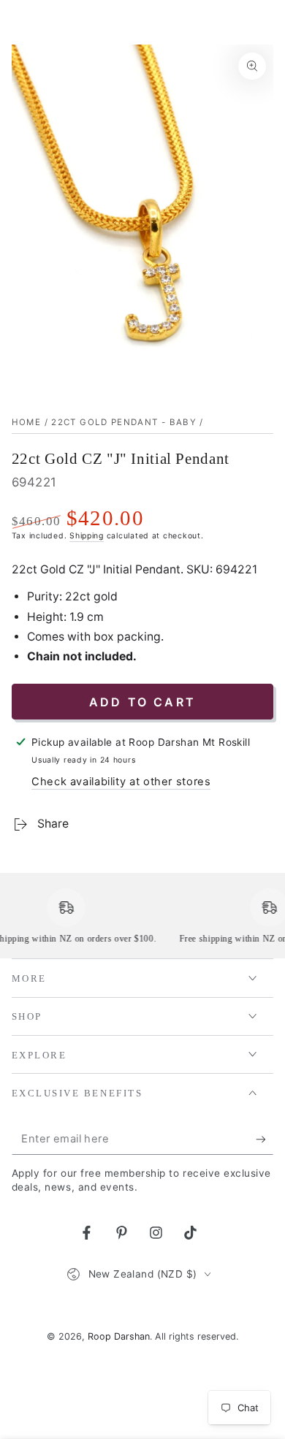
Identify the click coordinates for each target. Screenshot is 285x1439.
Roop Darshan (119, 1336)
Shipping (86, 536)
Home (26, 422)
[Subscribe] (264, 1139)
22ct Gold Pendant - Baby (124, 422)
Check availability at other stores (120, 781)
